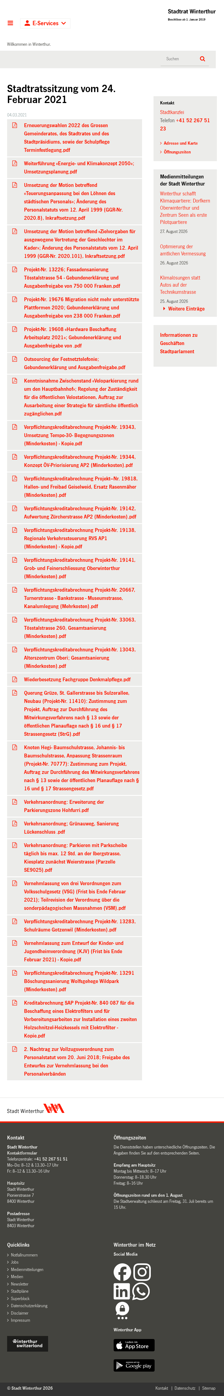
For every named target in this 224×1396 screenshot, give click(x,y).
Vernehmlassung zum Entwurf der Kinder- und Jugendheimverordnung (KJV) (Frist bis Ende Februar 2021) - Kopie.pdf (73, 951)
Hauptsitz (16, 1183)
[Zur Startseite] (170, 16)
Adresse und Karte (181, 143)
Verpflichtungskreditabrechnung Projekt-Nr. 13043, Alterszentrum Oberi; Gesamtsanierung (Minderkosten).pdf (80, 658)
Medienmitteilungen (27, 1269)
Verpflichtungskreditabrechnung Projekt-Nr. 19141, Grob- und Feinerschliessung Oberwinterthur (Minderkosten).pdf (79, 568)
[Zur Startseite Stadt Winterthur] (35, 1111)
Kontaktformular (22, 1153)
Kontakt (161, 1388)
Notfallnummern (24, 1255)
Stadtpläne (19, 1291)
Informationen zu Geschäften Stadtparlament (179, 343)
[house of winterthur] (27, 1350)
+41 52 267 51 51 (51, 1159)
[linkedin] (123, 1298)
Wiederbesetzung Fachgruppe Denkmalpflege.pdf (77, 679)
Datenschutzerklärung (29, 1305)
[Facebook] (123, 1279)
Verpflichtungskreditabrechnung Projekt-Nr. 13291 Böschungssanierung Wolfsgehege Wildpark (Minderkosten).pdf (79, 981)
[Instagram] (142, 1279)
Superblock (20, 1298)
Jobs (15, 1262)
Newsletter (19, 1284)
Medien (17, 1276)
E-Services (45, 23)
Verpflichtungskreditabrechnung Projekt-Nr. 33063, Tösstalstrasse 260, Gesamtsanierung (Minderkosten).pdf (80, 628)
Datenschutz (185, 1388)
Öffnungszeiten (177, 152)
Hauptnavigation (10, 23)
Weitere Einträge (186, 309)
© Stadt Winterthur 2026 (30, 1388)
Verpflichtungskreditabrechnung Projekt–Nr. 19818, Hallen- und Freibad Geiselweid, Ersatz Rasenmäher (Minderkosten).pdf (81, 487)
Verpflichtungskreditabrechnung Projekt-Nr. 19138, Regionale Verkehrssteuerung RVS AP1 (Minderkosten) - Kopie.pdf (80, 538)
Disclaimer (19, 1313)
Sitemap (209, 1388)
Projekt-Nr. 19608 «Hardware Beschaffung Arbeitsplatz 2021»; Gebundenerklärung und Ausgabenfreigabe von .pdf (72, 338)
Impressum (20, 1320)
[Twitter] (151, 1279)
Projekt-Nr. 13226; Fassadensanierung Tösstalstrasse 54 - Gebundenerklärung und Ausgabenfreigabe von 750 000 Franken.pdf (72, 278)
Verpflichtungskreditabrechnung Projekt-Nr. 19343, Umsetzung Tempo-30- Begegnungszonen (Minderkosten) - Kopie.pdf (80, 435)
